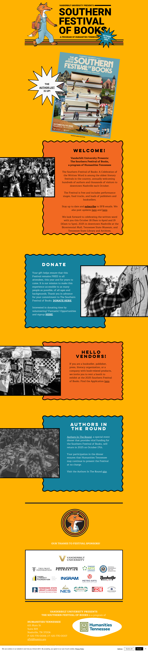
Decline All (129, 649)
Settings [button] (120, 649)
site (105, 472)
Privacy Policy (79, 649)
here (94, 210)
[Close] (145, 648)
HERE (49, 314)
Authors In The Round (79, 437)
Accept (139, 649)
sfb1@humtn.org (36, 639)
